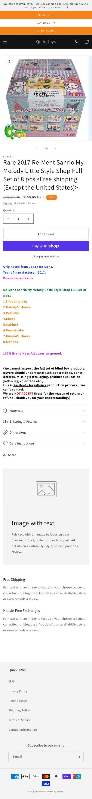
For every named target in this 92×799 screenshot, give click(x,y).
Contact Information (23, 730)
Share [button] (12, 455)
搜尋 (12, 681)
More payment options (46, 256)
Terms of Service (20, 720)
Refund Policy (18, 701)
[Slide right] (55, 148)
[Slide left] (36, 148)
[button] (5, 41)
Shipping (7, 203)
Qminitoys (40, 791)
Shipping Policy (19, 710)
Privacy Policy (18, 691)
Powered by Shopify (55, 791)
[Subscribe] (78, 757)
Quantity (8, 210)
